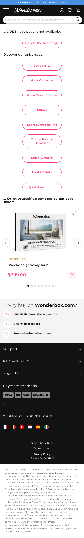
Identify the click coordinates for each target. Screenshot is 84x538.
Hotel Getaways (42, 80)
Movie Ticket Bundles (42, 95)
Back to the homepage (42, 43)
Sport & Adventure (41, 187)
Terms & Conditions (42, 442)
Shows (42, 110)
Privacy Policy (42, 454)
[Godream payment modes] (42, 404)
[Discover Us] (41, 395)
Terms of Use (41, 448)
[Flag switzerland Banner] (20, 427)
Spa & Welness (42, 158)
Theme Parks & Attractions (42, 141)
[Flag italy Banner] (45, 427)
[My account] (62, 10)
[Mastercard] (18, 395)
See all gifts (42, 65)
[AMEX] (26, 395)
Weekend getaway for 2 (28, 265)
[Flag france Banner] (3, 427)
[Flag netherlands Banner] (28, 427)
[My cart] (78, 10)
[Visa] (7, 395)
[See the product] (72, 275)
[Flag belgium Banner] (12, 427)
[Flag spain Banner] (36, 427)
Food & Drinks (42, 172)
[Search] (77, 19)
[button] (6, 243)
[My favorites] (70, 10)
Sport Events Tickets (42, 124)
